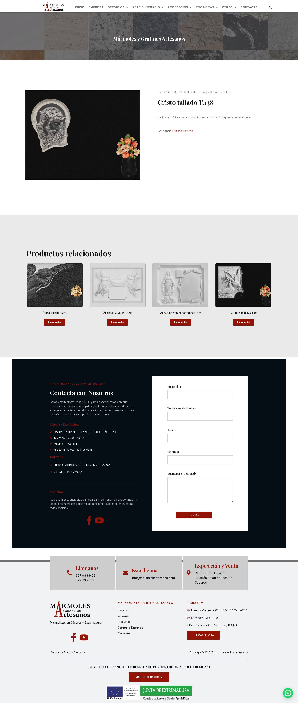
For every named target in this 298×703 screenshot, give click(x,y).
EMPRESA (96, 7)
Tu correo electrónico (182, 408)
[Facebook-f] (89, 520)
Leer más (54, 322)
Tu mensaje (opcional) (181, 473)
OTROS (227, 7)
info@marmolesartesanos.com (153, 578)
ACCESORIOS (178, 7)
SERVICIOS (116, 7)
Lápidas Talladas (198, 92)
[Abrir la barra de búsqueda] (270, 7)
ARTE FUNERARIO (146, 7)
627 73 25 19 (85, 580)
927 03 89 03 (86, 575)
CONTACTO (249, 7)
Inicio (160, 92)
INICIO (79, 7)
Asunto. (172, 430)
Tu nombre (174, 386)
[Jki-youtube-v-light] (99, 520)
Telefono (173, 452)
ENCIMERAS (205, 7)
